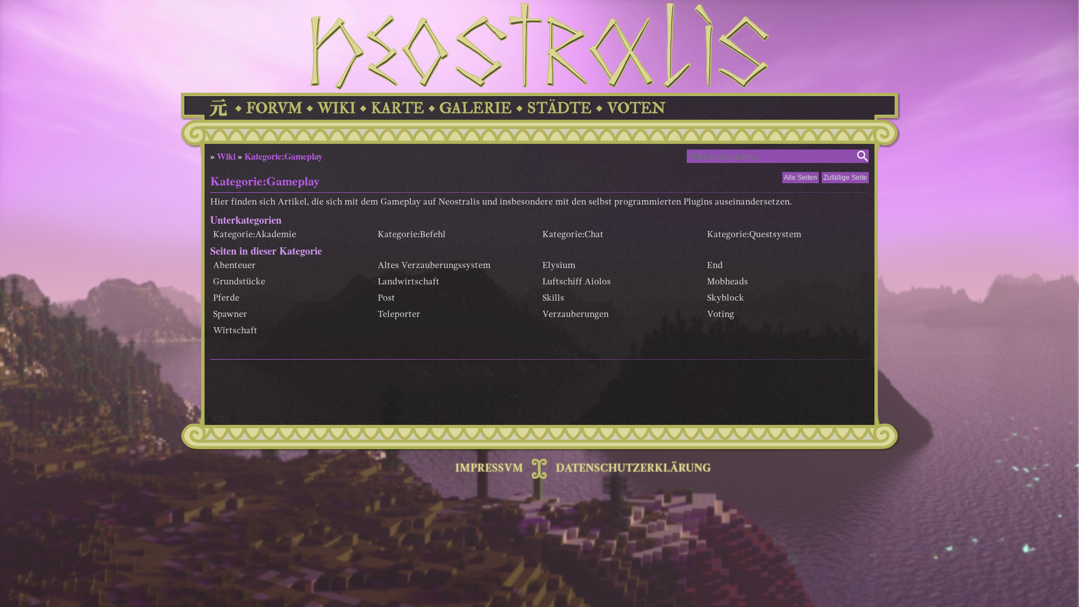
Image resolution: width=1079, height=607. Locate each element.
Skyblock (725, 298)
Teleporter (399, 314)
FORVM (274, 108)
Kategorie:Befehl (412, 234)
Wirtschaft (235, 331)
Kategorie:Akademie (254, 234)
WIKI (337, 108)
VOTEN (636, 108)
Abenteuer (234, 265)
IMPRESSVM (489, 468)
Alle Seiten (800, 178)
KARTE (397, 108)
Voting (720, 314)
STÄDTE (559, 108)
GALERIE (475, 108)
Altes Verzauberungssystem (434, 265)
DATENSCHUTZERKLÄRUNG (633, 468)
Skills (553, 298)
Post (386, 298)
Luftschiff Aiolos (576, 282)
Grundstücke (239, 282)
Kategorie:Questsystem (754, 234)
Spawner (230, 314)
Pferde (226, 298)
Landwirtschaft (408, 282)
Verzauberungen (575, 314)
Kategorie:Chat (573, 234)
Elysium (558, 265)
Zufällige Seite (845, 178)
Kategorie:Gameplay (283, 156)
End (715, 265)
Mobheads (727, 282)
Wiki (226, 156)
